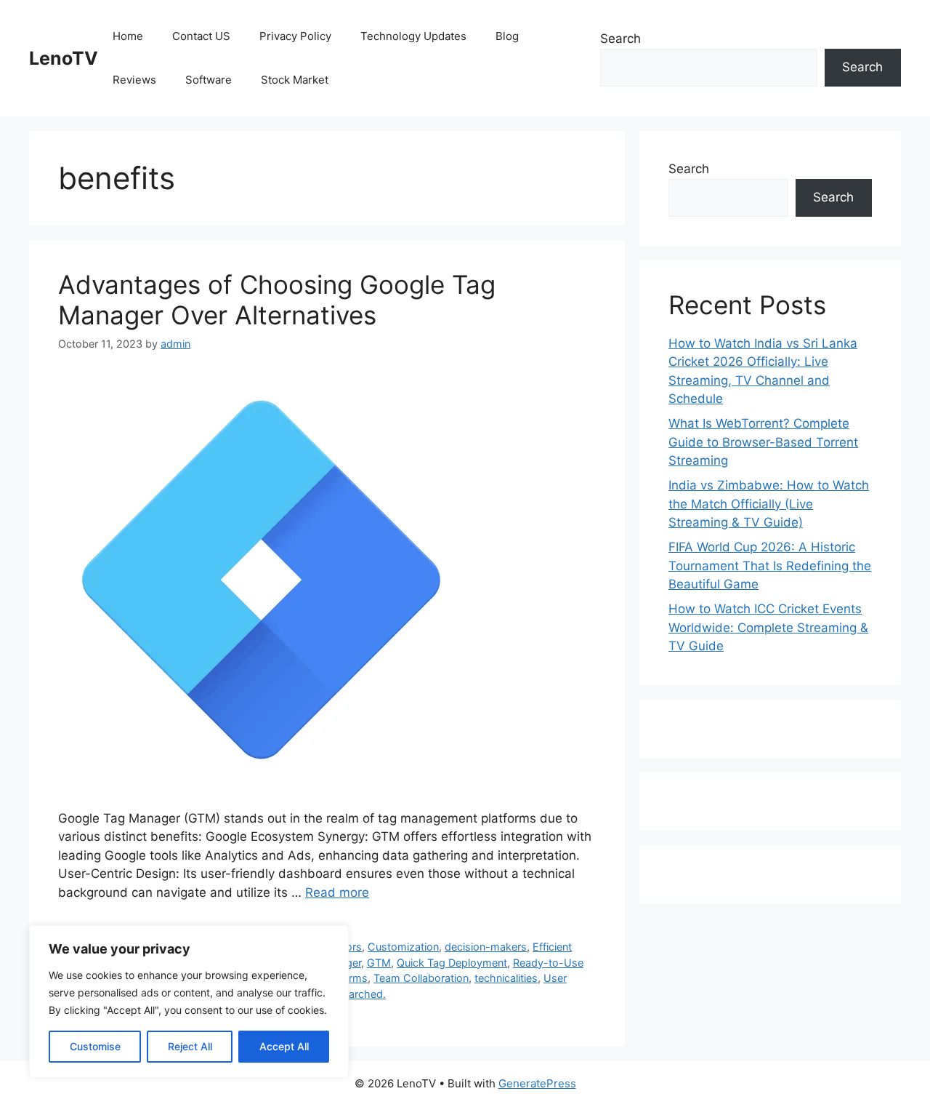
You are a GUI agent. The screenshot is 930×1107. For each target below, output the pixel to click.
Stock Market (294, 80)
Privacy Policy (295, 36)
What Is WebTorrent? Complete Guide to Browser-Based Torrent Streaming (763, 442)
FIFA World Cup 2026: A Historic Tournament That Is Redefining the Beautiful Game (769, 565)
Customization (403, 946)
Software (208, 80)
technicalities (506, 978)
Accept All (284, 1046)
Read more (337, 892)
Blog (507, 36)
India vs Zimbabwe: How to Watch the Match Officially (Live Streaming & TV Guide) (768, 503)
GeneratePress (537, 1083)
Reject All (190, 1046)
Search (620, 38)
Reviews (134, 80)
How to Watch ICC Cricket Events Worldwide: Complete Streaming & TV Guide (768, 627)
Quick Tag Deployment (452, 962)
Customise (95, 1046)
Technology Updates (413, 36)
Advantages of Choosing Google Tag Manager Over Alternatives (277, 299)
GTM (379, 962)
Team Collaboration (421, 978)
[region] (189, 1001)
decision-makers (486, 946)
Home (128, 36)
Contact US (201, 36)
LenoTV (63, 58)
